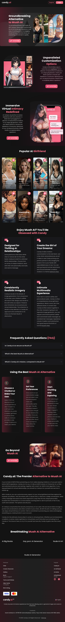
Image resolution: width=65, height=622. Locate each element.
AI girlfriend (54, 69)
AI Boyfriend (57, 575)
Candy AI (56, 566)
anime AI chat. (54, 272)
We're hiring (6, 588)
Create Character (8, 569)
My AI (4, 575)
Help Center (6, 583)
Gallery (5, 572)
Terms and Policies (8, 580)
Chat (4, 566)
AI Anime (56, 572)
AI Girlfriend (57, 569)
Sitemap (43, 618)
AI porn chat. (46, 326)
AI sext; (15, 119)
